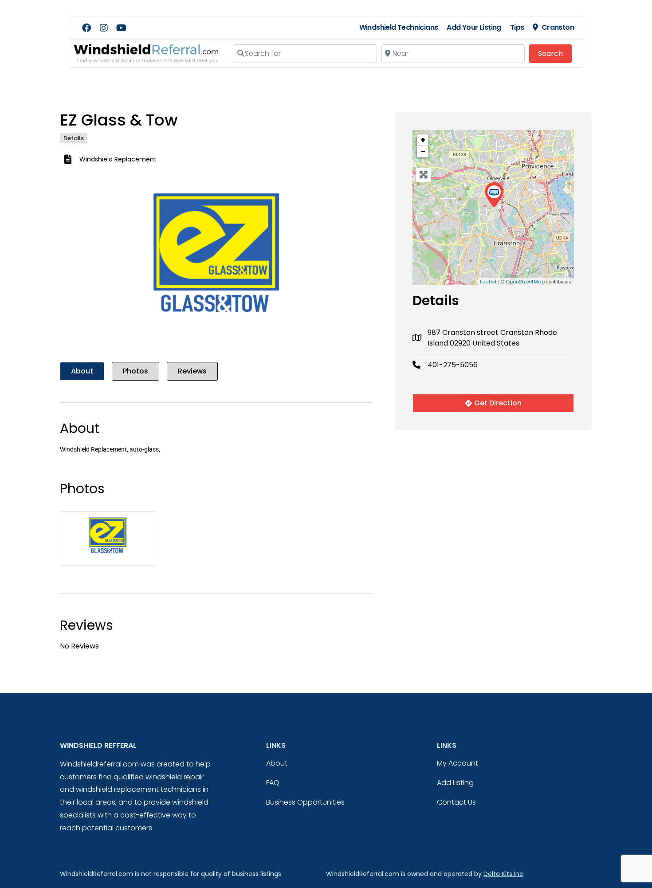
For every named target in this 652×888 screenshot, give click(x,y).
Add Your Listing (474, 27)
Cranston (558, 27)
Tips (517, 27)
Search (555, 53)
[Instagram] (103, 28)
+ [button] (422, 139)
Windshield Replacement (118, 159)
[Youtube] (121, 28)
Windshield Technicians (398, 27)
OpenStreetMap (525, 281)
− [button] (423, 151)
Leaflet (488, 281)
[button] (83, 264)
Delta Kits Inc (503, 873)
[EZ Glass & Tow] (493, 195)
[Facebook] (86, 28)
